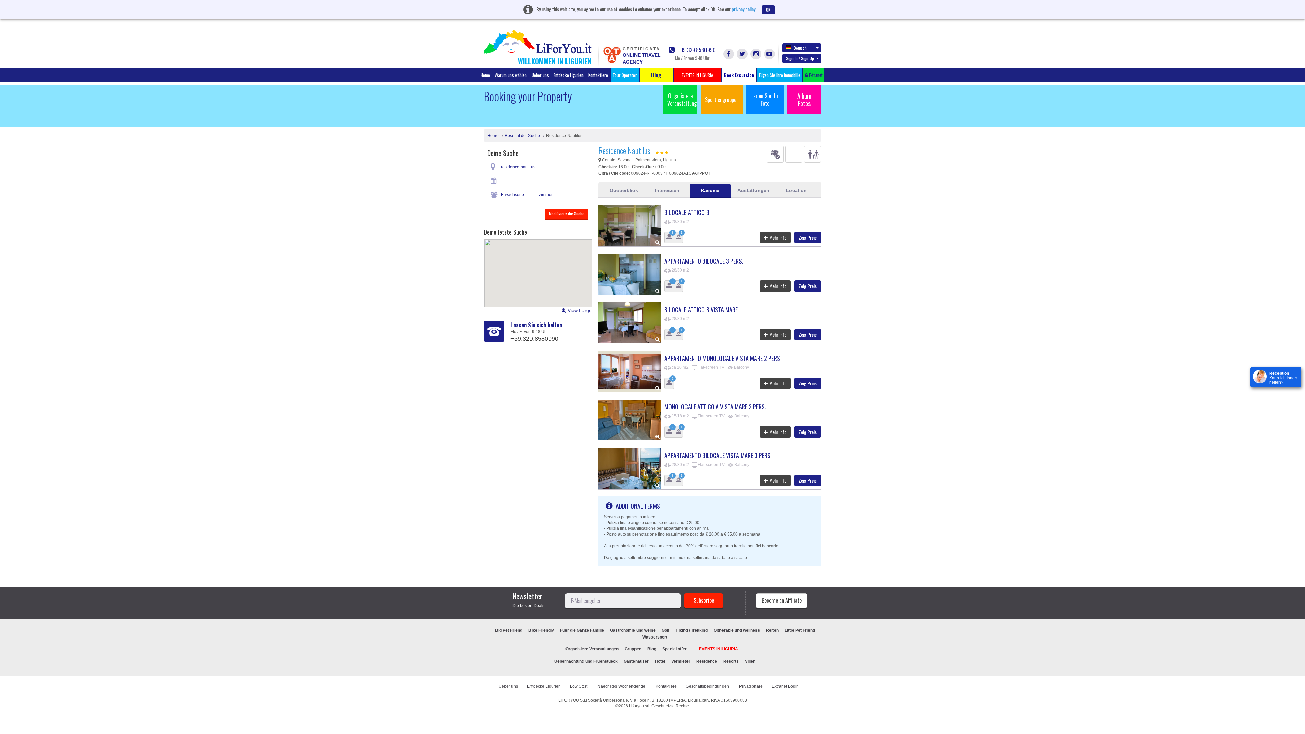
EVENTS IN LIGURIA (718, 649)
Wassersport (654, 637)
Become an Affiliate (782, 600)
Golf (665, 630)
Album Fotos (804, 99)
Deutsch (800, 48)
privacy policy (743, 9)
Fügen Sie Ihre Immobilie (779, 75)
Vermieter (680, 661)
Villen (750, 661)
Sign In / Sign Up (800, 58)
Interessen (667, 190)
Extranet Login (785, 686)
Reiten (772, 630)
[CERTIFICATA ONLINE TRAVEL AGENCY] (612, 54)
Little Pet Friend (800, 630)
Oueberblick (624, 190)
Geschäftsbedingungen (708, 686)
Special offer (674, 649)
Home (485, 75)
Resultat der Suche (522, 135)
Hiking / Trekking (692, 630)
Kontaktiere (598, 75)
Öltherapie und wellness (737, 630)
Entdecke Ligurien (569, 75)
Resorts (731, 661)
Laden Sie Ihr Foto (765, 99)
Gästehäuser (636, 661)
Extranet (815, 75)
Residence (706, 661)
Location (796, 190)
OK (768, 10)
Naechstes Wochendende (621, 686)
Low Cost (579, 686)
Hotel (660, 661)
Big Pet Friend (508, 630)
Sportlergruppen (722, 99)
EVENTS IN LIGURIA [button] (697, 75)
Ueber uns (540, 75)
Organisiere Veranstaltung (682, 99)
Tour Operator (625, 75)
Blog (651, 649)
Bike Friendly (541, 630)
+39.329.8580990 (696, 50)
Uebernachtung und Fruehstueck (586, 661)
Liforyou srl (639, 706)
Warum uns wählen (511, 75)
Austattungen (753, 190)
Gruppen (633, 649)
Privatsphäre (751, 686)
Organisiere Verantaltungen (592, 649)
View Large (579, 310)
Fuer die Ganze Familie (582, 630)
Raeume (710, 190)
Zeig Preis (808, 237)
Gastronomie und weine (633, 630)
